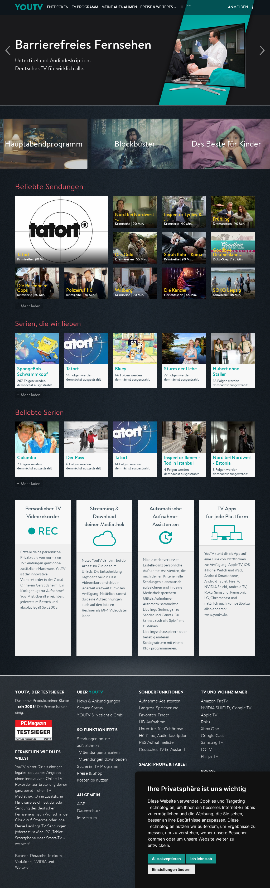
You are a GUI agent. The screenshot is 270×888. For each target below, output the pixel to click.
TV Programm (85, 7)
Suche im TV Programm (98, 766)
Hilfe (186, 7)
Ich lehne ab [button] (201, 858)
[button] (252, 7)
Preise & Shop (89, 773)
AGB (81, 804)
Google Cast (212, 735)
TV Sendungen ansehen (98, 752)
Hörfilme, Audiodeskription (163, 735)
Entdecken (58, 7)
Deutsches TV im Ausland (162, 749)
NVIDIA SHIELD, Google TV (226, 708)
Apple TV (209, 715)
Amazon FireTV (214, 701)
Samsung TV (212, 742)
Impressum (87, 818)
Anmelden (238, 7)
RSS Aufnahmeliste (156, 742)
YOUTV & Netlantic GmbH (101, 715)
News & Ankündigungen (98, 701)
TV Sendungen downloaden (102, 759)
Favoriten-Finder (154, 715)
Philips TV (209, 756)
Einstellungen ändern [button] (171, 869)
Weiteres (156, 7)
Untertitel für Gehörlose (161, 728)
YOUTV (29, 7)
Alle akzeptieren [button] (166, 858)
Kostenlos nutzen (92, 780)
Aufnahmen (119, 7)
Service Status (90, 708)
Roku (205, 722)
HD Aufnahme (152, 722)
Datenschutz (88, 810)
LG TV (206, 749)
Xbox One (210, 728)
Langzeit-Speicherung (159, 708)
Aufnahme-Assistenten (159, 701)
